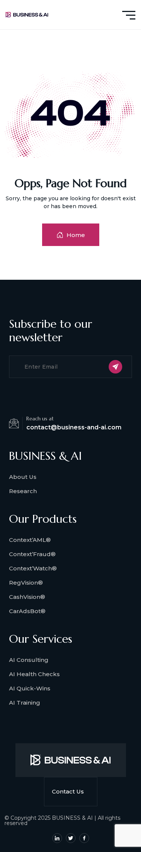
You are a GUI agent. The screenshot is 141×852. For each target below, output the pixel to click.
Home (76, 234)
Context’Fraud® (32, 554)
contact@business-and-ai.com (73, 427)
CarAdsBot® (27, 611)
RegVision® (26, 582)
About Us (22, 476)
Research (23, 491)
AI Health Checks (34, 674)
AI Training (24, 702)
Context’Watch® (33, 568)
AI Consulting (29, 659)
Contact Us (68, 791)
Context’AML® (30, 539)
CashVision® (27, 596)
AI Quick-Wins (29, 688)
